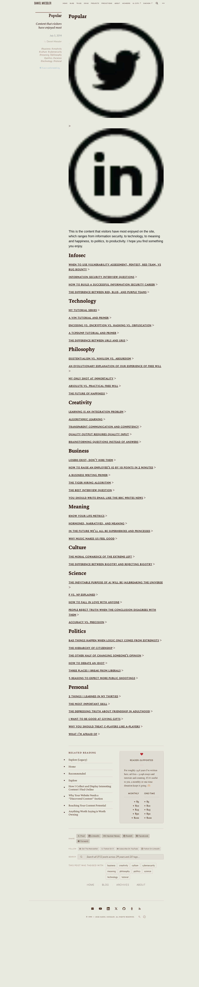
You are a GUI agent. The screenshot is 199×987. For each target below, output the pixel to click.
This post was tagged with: (86, 865)
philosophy (125, 871)
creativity (123, 865)
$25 (136, 809)
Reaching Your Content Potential (87, 805)
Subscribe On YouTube (128, 849)
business (111, 865)
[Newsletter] (92, 908)
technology (112, 877)
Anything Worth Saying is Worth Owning (87, 813)
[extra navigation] (163, 3)
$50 (136, 813)
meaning (111, 871)
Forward (84, 841)
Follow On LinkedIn (152, 849)
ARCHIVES (122, 884)
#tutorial (57, 61)
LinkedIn (95, 836)
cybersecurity (148, 865)
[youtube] (100, 908)
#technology (46, 61)
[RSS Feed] (139, 908)
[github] (124, 908)
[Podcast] (131, 908)
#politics (48, 58)
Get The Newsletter (90, 849)
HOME (90, 884)
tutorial (125, 877)
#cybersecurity (55, 52)
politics (137, 871)
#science (57, 58)
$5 (136, 801)
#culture (43, 52)
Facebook (143, 836)
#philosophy (56, 55)
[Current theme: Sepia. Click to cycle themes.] (144, 917)
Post (82, 836)
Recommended (77, 773)
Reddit (129, 836)
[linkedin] (108, 908)
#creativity (57, 48)
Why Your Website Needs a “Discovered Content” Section (86, 797)
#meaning (44, 55)
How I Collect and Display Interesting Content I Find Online (90, 788)
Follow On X (109, 849)
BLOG (105, 884)
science (147, 871)
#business (46, 48)
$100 (135, 817)
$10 (136, 805)
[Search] (157, 3)
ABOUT (141, 884)
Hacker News (111, 836)
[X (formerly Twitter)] (116, 908)
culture (135, 865)
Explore (73, 780)
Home (72, 766)
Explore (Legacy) (78, 759)
